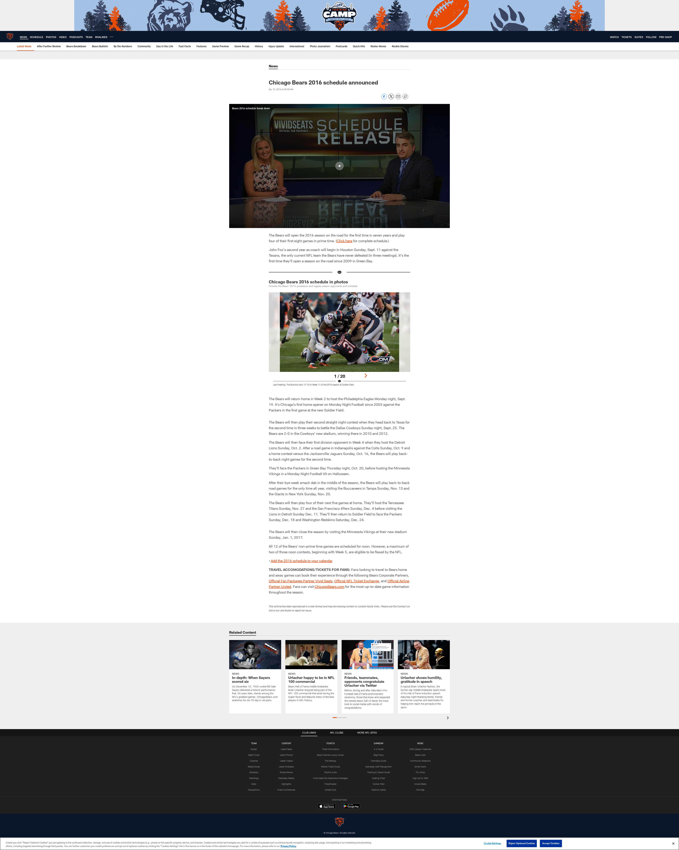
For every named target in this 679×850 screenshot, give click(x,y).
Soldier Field (378, 784)
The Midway (330, 761)
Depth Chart (254, 755)
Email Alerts (420, 766)
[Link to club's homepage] (10, 36)
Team (254, 743)
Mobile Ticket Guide (330, 766)
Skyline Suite (330, 772)
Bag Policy (379, 755)
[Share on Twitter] (391, 98)
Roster (254, 749)
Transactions (254, 789)
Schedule (253, 772)
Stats (253, 784)
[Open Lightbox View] (339, 341)
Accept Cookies (550, 843)
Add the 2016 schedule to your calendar (301, 561)
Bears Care (420, 755)
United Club (330, 789)
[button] (339, 166)
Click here (344, 241)
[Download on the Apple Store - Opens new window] (326, 807)
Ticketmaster (330, 784)
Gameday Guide (378, 761)
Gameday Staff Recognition (378, 766)
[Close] (673, 843)
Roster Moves (286, 772)
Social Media (420, 784)
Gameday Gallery (286, 778)
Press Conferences (286, 789)
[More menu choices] (111, 36)
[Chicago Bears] (339, 822)
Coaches (254, 761)
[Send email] (398, 98)
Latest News (286, 749)
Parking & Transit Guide (378, 772)
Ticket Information (330, 749)
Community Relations (420, 761)
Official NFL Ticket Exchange (356, 581)
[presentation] (448, 718)
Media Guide (254, 766)
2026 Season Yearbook (420, 749)
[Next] (366, 375)
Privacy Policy (288, 846)
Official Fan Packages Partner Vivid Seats (300, 581)
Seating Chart (378, 778)
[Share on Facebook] (384, 98)
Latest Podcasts (286, 766)
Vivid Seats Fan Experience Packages (330, 778)
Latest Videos (286, 761)
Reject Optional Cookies (522, 843)
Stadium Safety (378, 789)
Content (286, 743)
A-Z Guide (379, 749)
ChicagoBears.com (329, 586)
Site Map (420, 789)
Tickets (330, 743)
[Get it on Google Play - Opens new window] (351, 808)
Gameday (379, 743)
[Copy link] (405, 97)
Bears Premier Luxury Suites (330, 755)
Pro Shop (420, 772)
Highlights (286, 784)
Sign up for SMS (420, 778)
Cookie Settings (492, 843)
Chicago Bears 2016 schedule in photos (308, 281)
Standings (254, 778)
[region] (339, 843)
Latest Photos (286, 755)
